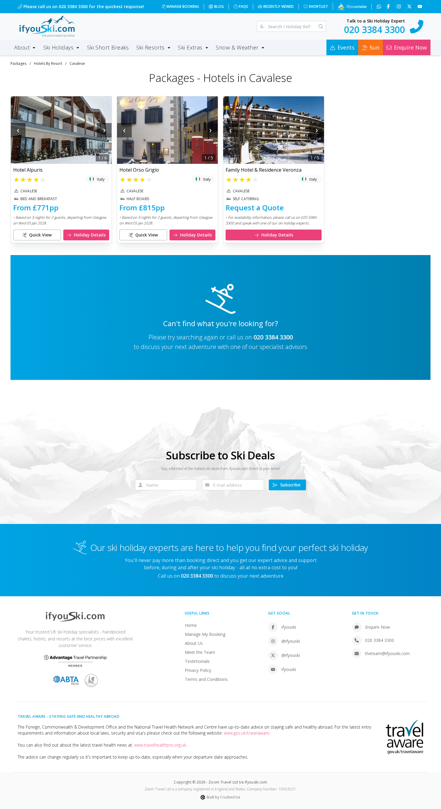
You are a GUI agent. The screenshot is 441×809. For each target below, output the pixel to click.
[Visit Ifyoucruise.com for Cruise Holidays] (352, 6)
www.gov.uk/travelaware (246, 733)
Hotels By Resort (48, 63)
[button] (61, 130)
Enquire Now (377, 627)
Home (191, 625)
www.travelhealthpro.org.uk (160, 745)
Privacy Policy (198, 670)
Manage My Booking (205, 634)
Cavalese (77, 63)
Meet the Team (200, 652)
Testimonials (197, 661)
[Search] (321, 26)
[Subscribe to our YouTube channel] (420, 7)
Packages (18, 63)
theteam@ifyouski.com (387, 653)
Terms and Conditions (206, 679)
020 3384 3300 (273, 337)
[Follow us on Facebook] (389, 7)
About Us (194, 643)
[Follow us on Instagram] (399, 7)
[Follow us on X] (410, 7)
